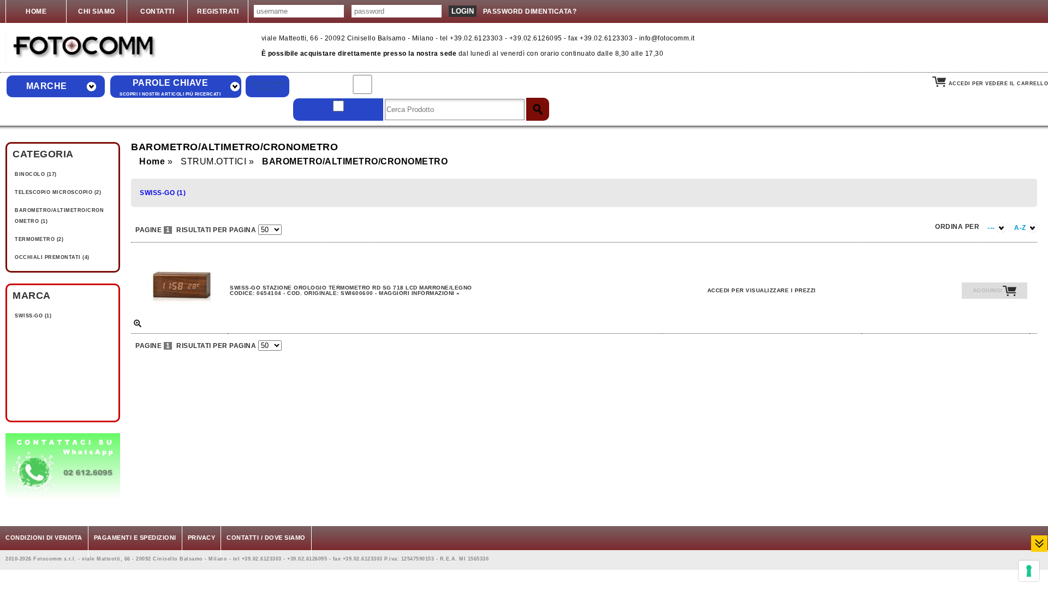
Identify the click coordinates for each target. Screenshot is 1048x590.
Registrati (218, 11)
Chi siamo (96, 11)
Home (36, 11)
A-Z (1021, 228)
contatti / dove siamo (266, 537)
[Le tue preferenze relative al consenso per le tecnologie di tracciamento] (1029, 570)
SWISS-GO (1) (33, 315)
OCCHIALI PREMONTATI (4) (52, 257)
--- (992, 228)
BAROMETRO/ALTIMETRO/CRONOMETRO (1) (59, 216)
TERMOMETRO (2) (39, 239)
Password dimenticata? (530, 11)
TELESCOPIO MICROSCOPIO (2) (58, 192)
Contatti (157, 11)
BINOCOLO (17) (36, 174)
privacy (202, 537)
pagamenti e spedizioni (135, 537)
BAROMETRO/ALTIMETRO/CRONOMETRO (355, 161)
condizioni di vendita (43, 537)
